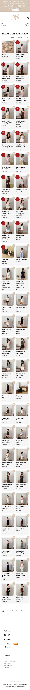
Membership (7, 667)
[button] (2, 18)
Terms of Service (7, 684)
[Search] (26, 25)
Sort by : (12, 37)
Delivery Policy (8, 665)
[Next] (15, 614)
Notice (22, 686)
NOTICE (15, 10)
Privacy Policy (17, 684)
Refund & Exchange (10, 661)
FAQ (5, 659)
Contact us (7, 663)
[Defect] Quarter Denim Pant (15, 3)
